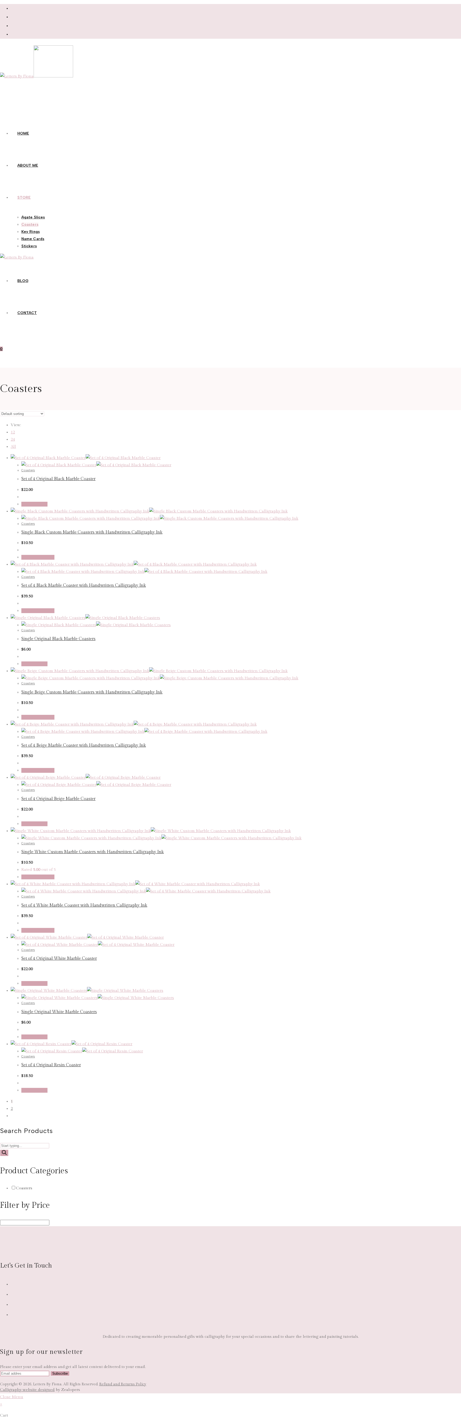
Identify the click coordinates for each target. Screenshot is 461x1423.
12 (13, 432)
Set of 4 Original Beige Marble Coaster (58, 798)
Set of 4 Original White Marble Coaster (59, 958)
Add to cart (34, 504)
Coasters (28, 470)
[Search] (4, 1153)
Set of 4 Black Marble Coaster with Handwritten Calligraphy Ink (83, 585)
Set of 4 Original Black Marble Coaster (58, 478)
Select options (38, 557)
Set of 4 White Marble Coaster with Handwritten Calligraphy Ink (84, 905)
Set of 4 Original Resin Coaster (51, 1065)
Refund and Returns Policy (122, 1384)
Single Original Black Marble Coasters (58, 638)
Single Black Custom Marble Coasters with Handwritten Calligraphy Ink (91, 532)
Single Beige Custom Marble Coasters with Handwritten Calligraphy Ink (91, 692)
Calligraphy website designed (27, 1389)
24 (13, 439)
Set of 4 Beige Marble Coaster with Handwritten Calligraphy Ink (83, 745)
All (13, 446)
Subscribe (60, 1373)
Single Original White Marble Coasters (59, 1011)
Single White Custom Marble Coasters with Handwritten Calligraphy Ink (92, 851)
